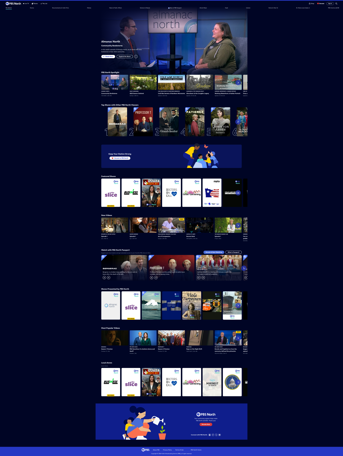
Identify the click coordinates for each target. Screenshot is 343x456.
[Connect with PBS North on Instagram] (209, 435)
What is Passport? (233, 252)
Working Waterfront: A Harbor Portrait (225, 91)
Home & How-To (273, 8)
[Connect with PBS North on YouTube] (219, 435)
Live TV (26, 3)
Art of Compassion (164, 236)
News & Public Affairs (115, 8)
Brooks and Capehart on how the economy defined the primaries (226, 350)
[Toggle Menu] (136, 56)
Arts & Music (203, 8)
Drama (32, 8)
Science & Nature (145, 8)
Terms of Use (179, 450)
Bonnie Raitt (190, 236)
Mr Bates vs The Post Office (108, 234)
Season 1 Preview (107, 349)
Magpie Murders (134, 234)
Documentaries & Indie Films (60, 8)
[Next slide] (238, 82)
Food (226, 8)
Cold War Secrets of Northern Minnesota (169, 91)
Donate (321, 3)
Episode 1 (104, 236)
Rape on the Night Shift (194, 349)
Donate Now (206, 424)
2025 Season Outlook (137, 93)
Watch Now (109, 56)
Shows (36, 3)
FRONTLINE (189, 347)
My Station (9, 8)
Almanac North (110, 41)
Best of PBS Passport (176, 8)
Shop (312, 3)
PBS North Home (196, 450)
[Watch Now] (104, 277)
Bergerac (103, 347)
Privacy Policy (167, 450)
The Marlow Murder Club (221, 234)
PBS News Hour (133, 347)
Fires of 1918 (246, 91)
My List (45, 3)
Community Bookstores (112, 45)
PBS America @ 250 (333, 8)
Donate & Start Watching (214, 252)
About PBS (156, 450)
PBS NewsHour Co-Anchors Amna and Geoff (142, 350)
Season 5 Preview (164, 349)
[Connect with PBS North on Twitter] (216, 435)
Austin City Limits (190, 234)
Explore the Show (125, 56)
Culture (248, 8)
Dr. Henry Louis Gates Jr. (303, 8)
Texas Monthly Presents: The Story (167, 234)
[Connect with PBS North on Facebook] (213, 435)
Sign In (330, 3)
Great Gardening (134, 91)
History (89, 8)
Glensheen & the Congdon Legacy (195, 91)
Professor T (161, 347)
